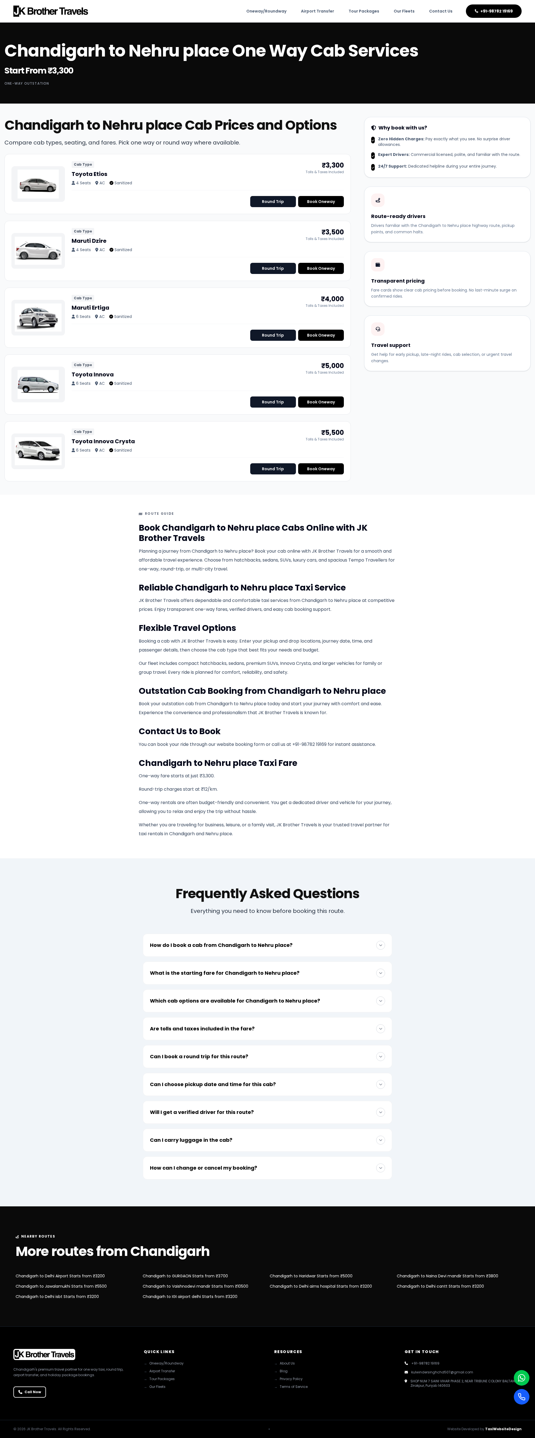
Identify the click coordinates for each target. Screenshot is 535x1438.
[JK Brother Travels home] (50, 11)
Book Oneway (321, 201)
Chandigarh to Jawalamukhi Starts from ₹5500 (61, 1286)
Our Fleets (404, 11)
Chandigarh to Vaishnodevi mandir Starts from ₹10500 (195, 1286)
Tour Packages (364, 11)
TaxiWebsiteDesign (503, 1429)
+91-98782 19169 (496, 11)
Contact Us (441, 11)
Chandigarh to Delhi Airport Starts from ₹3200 (60, 1276)
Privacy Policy (288, 1379)
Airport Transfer (317, 11)
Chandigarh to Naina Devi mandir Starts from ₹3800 (447, 1276)
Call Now (33, 1392)
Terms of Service (291, 1387)
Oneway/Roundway (266, 11)
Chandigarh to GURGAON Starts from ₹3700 (185, 1276)
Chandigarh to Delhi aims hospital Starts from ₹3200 (321, 1286)
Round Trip (273, 201)
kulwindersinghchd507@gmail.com (442, 1372)
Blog (281, 1371)
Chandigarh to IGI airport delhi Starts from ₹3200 (190, 1296)
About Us (284, 1363)
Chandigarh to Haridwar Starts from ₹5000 (311, 1276)
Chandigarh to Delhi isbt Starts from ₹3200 (57, 1296)
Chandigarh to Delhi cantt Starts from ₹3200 (440, 1286)
